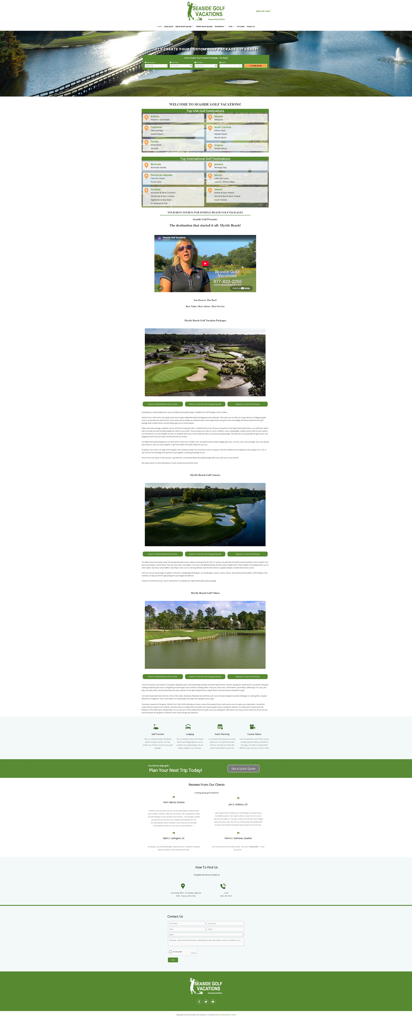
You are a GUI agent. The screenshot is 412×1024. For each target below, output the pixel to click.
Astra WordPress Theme (227, 1015)
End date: (199, 62)
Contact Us (251, 26)
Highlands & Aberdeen (161, 200)
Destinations (219, 26)
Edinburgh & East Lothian (162, 196)
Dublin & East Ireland (224, 192)
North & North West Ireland (227, 196)
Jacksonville (156, 144)
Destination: (150, 62)
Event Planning (222, 734)
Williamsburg (220, 148)
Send (173, 960)
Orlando (154, 148)
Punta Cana (156, 181)
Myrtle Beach (220, 137)
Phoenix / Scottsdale (160, 119)
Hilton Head (219, 130)
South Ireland (220, 200)
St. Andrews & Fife (159, 203)
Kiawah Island (220, 134)
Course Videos (254, 734)
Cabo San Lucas (221, 178)
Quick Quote (168, 26)
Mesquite (218, 119)
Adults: (223, 62)
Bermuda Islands (158, 167)
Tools (230, 26)
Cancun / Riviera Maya (224, 181)
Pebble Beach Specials (204, 26)
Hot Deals (240, 26)
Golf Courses (158, 734)
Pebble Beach (157, 134)
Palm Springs (157, 130)
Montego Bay (220, 167)
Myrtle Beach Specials (183, 26)
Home (159, 26)
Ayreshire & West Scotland (163, 192)
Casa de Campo (158, 178)
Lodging (190, 734)
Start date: (175, 62)
